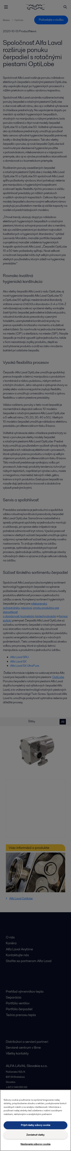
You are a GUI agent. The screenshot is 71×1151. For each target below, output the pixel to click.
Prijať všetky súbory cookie (35, 1125)
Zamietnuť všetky (35, 1135)
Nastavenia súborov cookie (35, 1144)
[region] (35, 1120)
